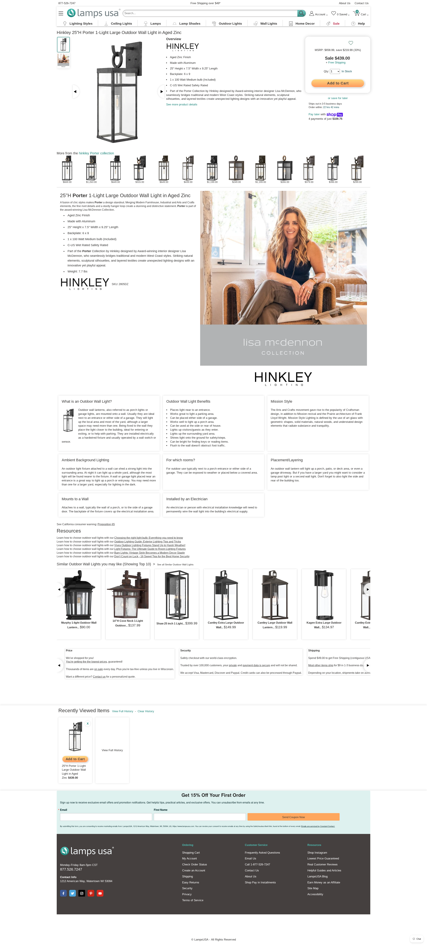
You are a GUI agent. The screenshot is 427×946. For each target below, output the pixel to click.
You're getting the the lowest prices (86, 661)
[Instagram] (81, 893)
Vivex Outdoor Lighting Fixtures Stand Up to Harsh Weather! (149, 545)
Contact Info (68, 877)
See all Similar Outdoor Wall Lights (175, 564)
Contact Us (362, 3)
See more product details (181, 104)
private (233, 665)
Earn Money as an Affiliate (323, 882)
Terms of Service (192, 900)
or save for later (338, 98)
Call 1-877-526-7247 (257, 864)
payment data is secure (256, 665)
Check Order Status (194, 864)
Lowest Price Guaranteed (323, 858)
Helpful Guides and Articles (324, 870)
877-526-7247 (66, 3)
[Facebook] (63, 893)
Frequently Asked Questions (262, 852)
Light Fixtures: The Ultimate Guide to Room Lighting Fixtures (150, 549)
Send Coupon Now (293, 817)
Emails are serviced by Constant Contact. (318, 826)
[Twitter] (72, 893)
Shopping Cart (191, 852)
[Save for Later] (350, 43)
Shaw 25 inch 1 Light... (170, 623)
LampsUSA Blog (317, 876)
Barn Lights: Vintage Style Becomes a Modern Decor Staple (149, 552)
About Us (344, 3)
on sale (98, 669)
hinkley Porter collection (96, 153)
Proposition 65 (106, 524)
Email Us (250, 858)
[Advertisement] (152, 925)
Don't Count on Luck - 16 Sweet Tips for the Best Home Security (151, 556)
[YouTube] (100, 893)
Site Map (312, 888)
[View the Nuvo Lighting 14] (128, 594)
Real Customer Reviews (322, 864)
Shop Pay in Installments (260, 882)
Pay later (314, 114)
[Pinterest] (91, 893)
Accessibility (315, 894)
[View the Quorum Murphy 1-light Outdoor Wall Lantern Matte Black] (79, 595)
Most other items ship (320, 665)
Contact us (99, 676)
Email (63, 809)
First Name (160, 809)
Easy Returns (190, 882)
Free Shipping (336, 62)
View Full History (122, 711)
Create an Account (193, 870)
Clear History (146, 711)
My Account (189, 858)
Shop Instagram (317, 852)
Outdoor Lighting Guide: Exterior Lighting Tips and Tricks (147, 541)
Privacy (187, 894)
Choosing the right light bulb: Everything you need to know (148, 537)
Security (187, 888)
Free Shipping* (205, 3)
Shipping (187, 876)
